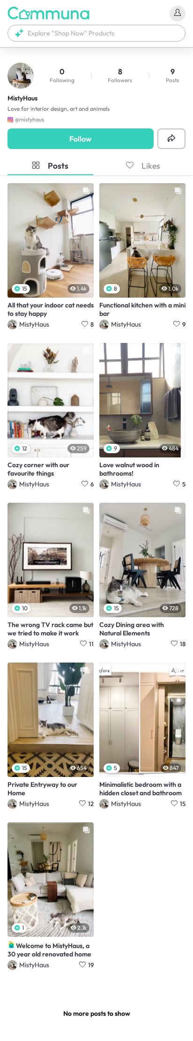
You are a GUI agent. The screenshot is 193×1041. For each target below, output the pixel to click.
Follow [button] (80, 138)
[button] (96, 33)
